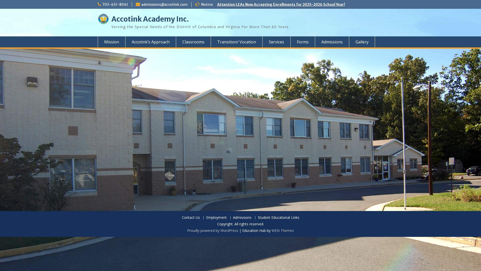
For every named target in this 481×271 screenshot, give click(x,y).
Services (276, 42)
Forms (303, 42)
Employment (216, 217)
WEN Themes (283, 230)
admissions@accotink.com (164, 4)
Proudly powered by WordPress (212, 230)
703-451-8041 (115, 4)
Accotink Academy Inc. (150, 19)
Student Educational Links (278, 217)
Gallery (362, 42)
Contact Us (191, 217)
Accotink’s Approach (151, 42)
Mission (111, 42)
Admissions (332, 42)
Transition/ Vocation (236, 42)
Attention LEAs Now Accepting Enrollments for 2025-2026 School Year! (281, 4)
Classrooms (193, 42)
